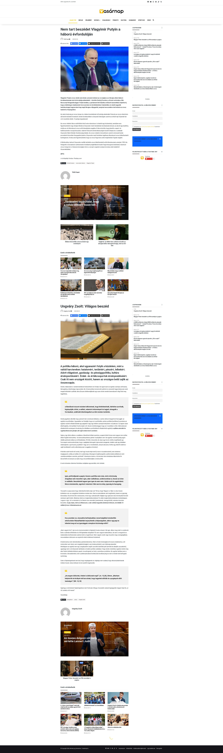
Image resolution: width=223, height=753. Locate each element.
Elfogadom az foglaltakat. (147, 126)
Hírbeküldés (129, 748)
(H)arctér (67, 195)
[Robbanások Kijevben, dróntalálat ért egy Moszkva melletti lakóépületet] (71, 285)
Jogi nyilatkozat (151, 748)
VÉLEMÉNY (88, 20)
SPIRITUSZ (141, 20)
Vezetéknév (135, 116)
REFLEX (81, 20)
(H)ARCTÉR (73, 20)
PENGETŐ (115, 20)
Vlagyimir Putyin (90, 163)
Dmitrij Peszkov (70, 163)
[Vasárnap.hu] (111, 11)
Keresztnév (134, 121)
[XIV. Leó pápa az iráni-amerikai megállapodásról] (94, 285)
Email (133, 111)
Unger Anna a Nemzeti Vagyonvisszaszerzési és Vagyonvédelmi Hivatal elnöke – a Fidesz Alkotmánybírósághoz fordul (82, 203)
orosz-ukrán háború (80, 163)
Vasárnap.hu (85, 748)
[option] (94, 202)
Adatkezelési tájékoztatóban (147, 126)
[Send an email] (69, 39)
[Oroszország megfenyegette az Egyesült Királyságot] (94, 263)
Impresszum (122, 748)
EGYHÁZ (96, 20)
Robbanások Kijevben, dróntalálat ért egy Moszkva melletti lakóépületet (70, 294)
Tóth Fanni (66, 39)
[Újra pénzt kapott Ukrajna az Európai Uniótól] (118, 285)
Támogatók (159, 748)
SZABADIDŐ (132, 20)
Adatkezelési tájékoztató (139, 748)
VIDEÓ (149, 20)
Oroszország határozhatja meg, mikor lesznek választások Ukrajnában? (70, 272)
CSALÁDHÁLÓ (106, 20)
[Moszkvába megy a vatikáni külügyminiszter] (118, 263)
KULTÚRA (123, 20)
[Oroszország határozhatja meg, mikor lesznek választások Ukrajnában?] (71, 263)
